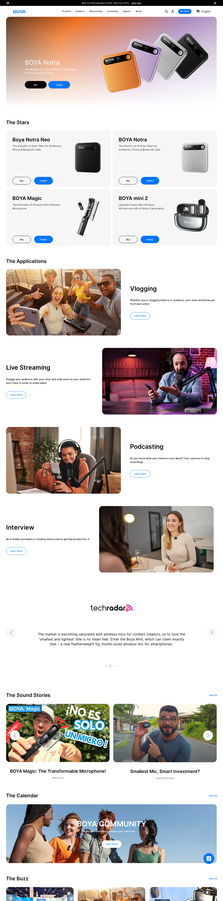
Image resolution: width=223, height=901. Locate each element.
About (138, 11)
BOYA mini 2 (133, 198)
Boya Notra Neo (31, 139)
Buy (22, 180)
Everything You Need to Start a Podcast (48, 73)
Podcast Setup (46, 66)
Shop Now (136, 3)
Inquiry (59, 84)
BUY (36, 84)
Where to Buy (96, 11)
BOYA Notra (133, 139)
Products (66, 11)
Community (112, 11)
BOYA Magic (27, 198)
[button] (97, 99)
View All (213, 695)
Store (186, 11)
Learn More (140, 315)
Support (127, 11)
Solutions (80, 11)
